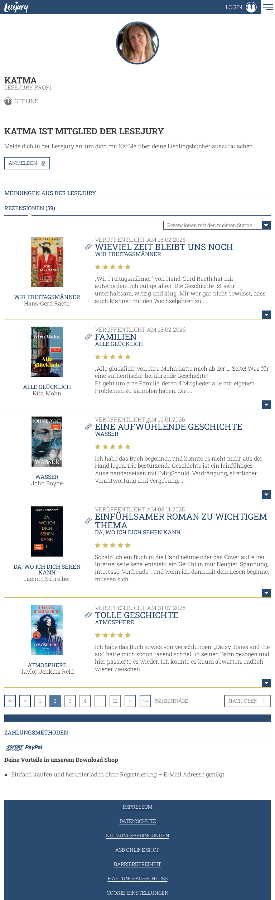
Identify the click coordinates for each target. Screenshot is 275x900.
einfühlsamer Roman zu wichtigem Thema (181, 521)
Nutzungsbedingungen (137, 835)
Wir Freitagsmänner (47, 296)
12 (115, 700)
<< (10, 700)
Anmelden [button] (23, 162)
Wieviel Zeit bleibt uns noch (164, 246)
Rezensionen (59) (29, 208)
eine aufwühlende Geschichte (168, 426)
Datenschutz (138, 821)
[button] (241, 7)
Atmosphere (47, 665)
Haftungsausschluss (138, 878)
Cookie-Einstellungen (138, 892)
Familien (116, 336)
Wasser (47, 476)
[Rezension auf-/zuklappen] (266, 315)
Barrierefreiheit (137, 864)
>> (145, 700)
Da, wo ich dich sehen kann (47, 569)
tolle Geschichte (136, 615)
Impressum (138, 806)
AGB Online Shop (137, 849)
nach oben (243, 700)
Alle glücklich (47, 386)
